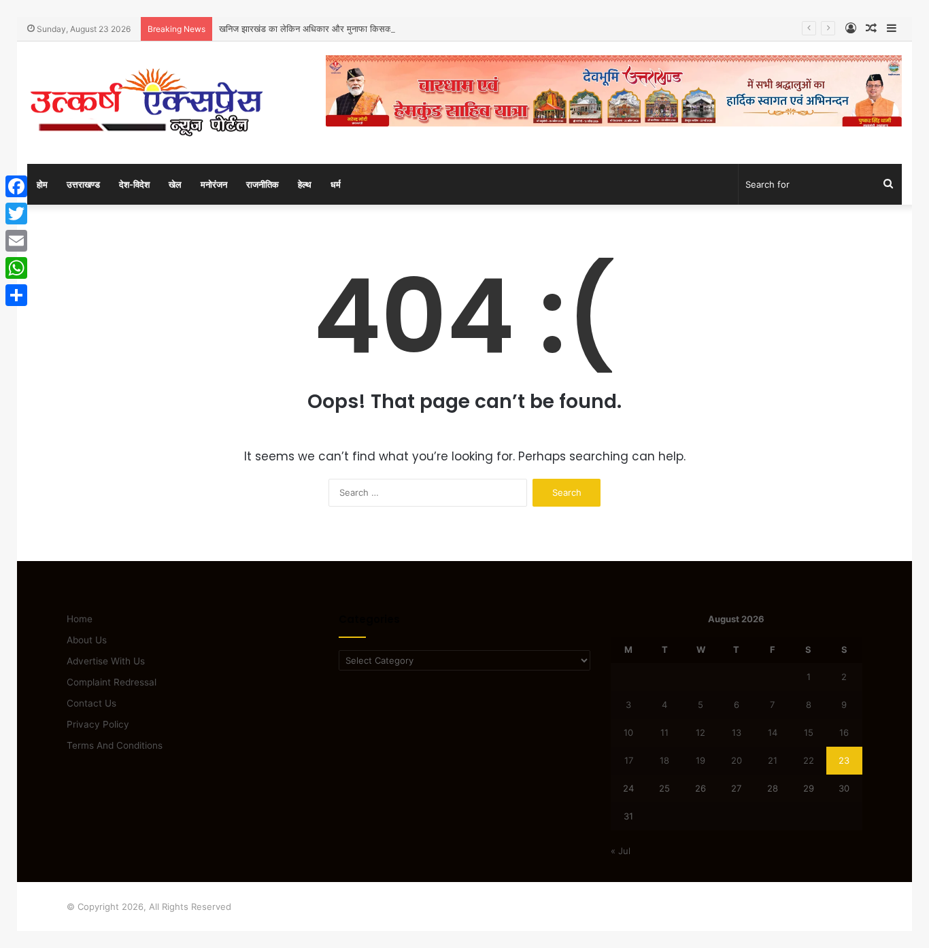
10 (628, 732)
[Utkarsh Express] (146, 103)
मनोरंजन (214, 184)
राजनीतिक (262, 184)
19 (700, 760)
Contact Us (91, 703)
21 (772, 760)
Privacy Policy (98, 724)
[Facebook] (16, 186)
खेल (175, 184)
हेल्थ (304, 184)
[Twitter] (16, 213)
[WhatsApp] (16, 268)
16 (844, 732)
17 (628, 760)
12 (700, 732)
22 (808, 760)
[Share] (16, 295)
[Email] (16, 240)
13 (736, 732)
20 (736, 760)
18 (664, 760)
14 (772, 732)
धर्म (336, 184)
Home (79, 618)
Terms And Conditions (115, 745)
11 (664, 732)
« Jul (620, 850)
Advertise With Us (106, 661)
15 (808, 732)
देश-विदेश (134, 184)
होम (42, 184)
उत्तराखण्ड (83, 184)
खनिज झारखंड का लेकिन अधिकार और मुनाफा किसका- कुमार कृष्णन (329, 28)
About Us (87, 639)
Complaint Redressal (111, 682)
